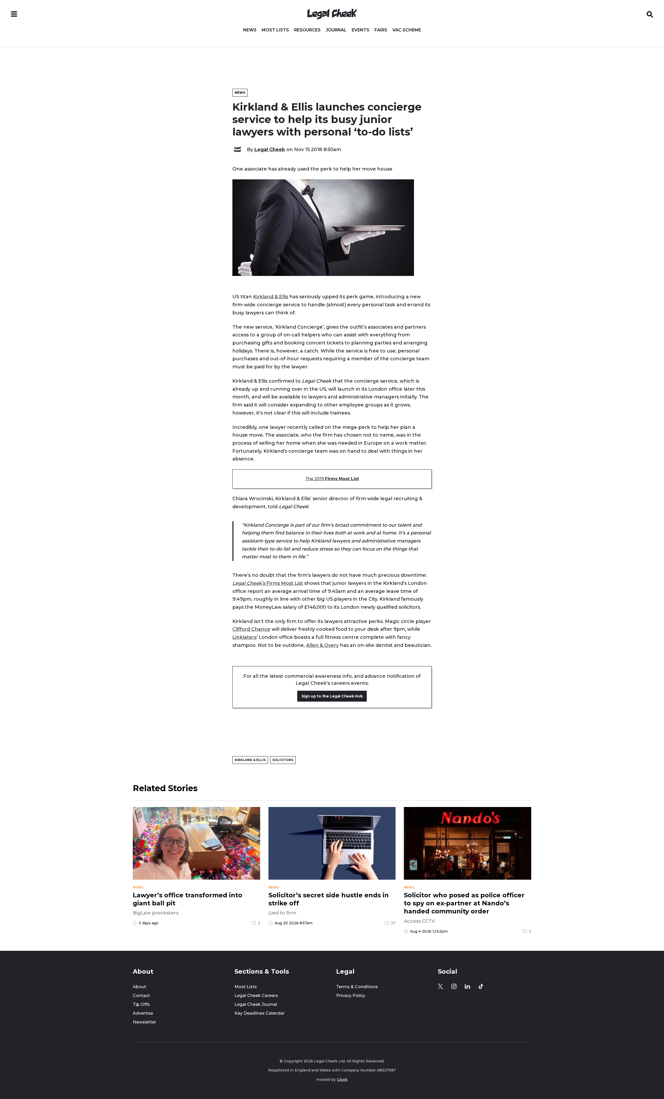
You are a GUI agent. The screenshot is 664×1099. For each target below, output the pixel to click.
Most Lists (275, 30)
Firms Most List (267, 583)
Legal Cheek (269, 149)
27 (393, 923)
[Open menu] (14, 14)
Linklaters (244, 637)
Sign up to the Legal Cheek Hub (332, 696)
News (250, 30)
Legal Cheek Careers (256, 995)
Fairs (381, 30)
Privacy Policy (350, 995)
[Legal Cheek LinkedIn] (467, 986)
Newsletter (144, 1022)
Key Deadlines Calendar (259, 1013)
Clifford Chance (251, 629)
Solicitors (282, 760)
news (138, 887)
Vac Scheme (406, 30)
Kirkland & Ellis (270, 297)
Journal (336, 30)
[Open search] (650, 14)
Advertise (143, 1013)
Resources (307, 30)
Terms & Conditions (357, 986)
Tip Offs (141, 1004)
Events (360, 30)
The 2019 (332, 478)
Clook (342, 1079)
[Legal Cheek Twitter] (440, 986)
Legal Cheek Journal (255, 1004)
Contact (141, 995)
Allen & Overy (322, 645)
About (139, 986)
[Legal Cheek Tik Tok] (480, 986)
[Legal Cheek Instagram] (454, 986)
